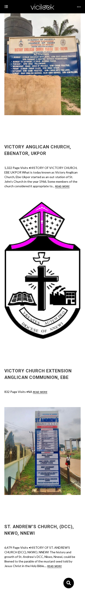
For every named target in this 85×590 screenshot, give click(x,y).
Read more (62, 186)
